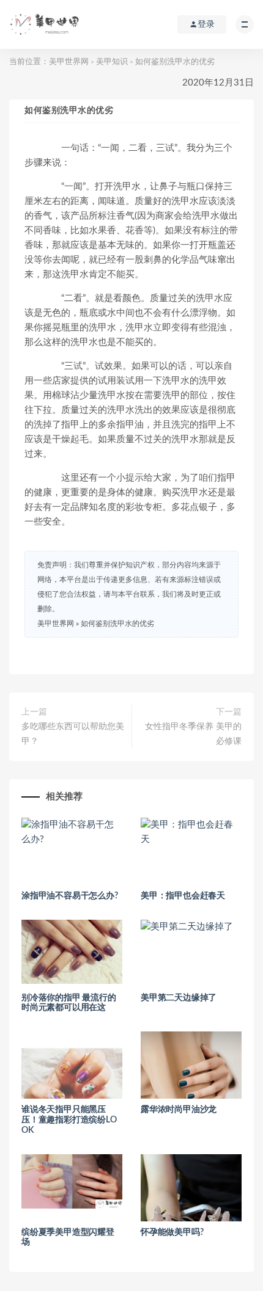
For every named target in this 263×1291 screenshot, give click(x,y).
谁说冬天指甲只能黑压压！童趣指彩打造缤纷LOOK (69, 1120)
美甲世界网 (69, 62)
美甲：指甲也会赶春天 (183, 896)
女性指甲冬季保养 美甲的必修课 (193, 734)
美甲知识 (112, 62)
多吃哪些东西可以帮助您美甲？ (72, 734)
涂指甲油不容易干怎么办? (69, 896)
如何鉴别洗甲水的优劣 (117, 623)
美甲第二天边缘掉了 (179, 998)
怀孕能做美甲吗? (172, 1232)
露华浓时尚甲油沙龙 (179, 1109)
